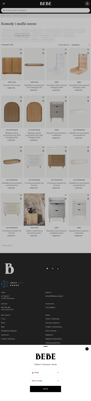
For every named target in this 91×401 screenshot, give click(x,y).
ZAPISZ (45, 389)
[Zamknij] (87, 349)
